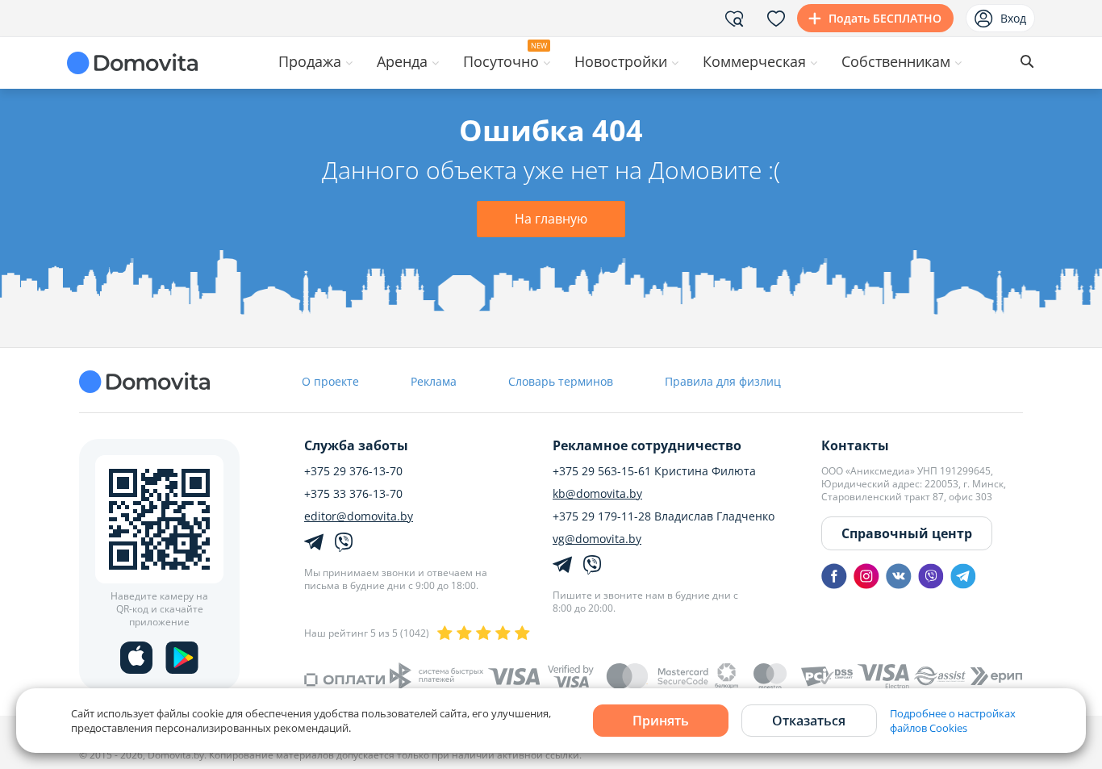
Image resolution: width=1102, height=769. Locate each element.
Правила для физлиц (723, 381)
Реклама (434, 381)
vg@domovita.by (597, 539)
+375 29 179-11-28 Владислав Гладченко (663, 516)
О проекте (330, 381)
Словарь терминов (560, 381)
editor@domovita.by (358, 516)
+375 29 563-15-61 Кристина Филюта (654, 471)
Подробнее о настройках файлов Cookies (953, 720)
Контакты (855, 445)
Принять (660, 720)
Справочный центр (906, 533)
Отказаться (808, 720)
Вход (1013, 18)
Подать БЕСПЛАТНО (885, 18)
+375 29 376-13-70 (353, 471)
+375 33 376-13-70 (353, 493)
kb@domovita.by (597, 493)
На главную (551, 219)
